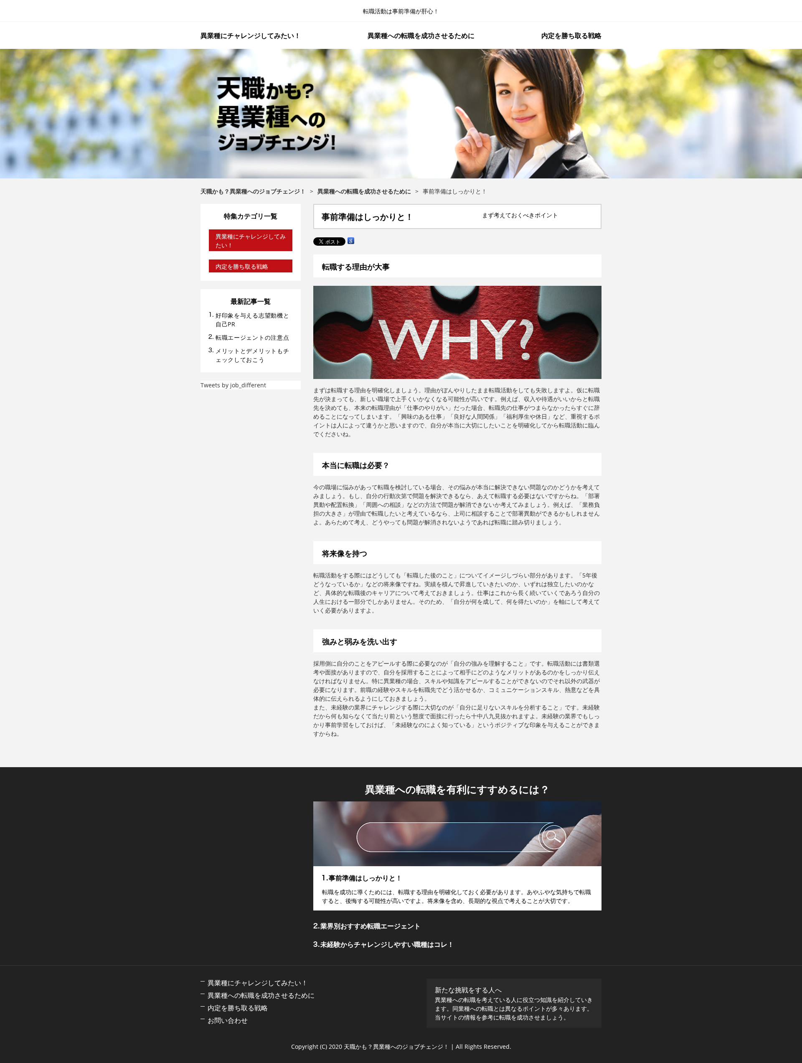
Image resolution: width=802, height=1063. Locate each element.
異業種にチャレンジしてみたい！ (250, 35)
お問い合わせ (228, 1020)
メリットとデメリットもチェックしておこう (252, 355)
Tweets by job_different (233, 385)
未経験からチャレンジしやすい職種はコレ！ (387, 944)
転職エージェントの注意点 (252, 337)
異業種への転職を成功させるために (421, 35)
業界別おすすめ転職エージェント (370, 926)
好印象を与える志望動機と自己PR (252, 319)
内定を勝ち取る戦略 (571, 35)
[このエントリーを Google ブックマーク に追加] (351, 241)
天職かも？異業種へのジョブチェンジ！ (401, 113)
